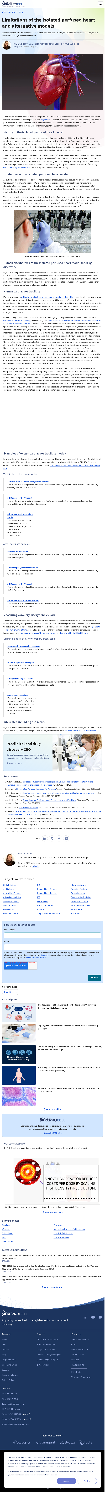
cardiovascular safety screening (17, 320)
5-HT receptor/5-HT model (19, 498)
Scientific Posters (61, 1237)
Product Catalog (78, 893)
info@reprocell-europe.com (15, 1424)
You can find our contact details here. (80, 730)
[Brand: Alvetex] (67, 1443)
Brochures (6, 1225)
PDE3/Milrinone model (17, 551)
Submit (94, 977)
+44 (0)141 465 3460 (11, 1414)
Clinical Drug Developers (47, 1359)
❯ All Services (43, 1364)
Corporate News (9, 1359)
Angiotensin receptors (17, 695)
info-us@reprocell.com (13, 1404)
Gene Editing (9, 909)
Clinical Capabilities (12, 897)
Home (4, 1339)
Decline (87, 1481)
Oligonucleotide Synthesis (48, 913)
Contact (5, 1349)
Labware (75, 1359)
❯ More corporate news (52, 1287)
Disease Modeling (11, 901)
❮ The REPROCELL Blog (12, 12)
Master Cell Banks (45, 905)
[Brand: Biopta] (86, 1443)
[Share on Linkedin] (45, 838)
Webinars (6, 1229)
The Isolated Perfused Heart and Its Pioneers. (36, 789)
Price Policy (76, 1372)
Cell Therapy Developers (47, 1339)
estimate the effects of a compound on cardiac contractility (47, 297)
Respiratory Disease (79, 901)
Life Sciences (42, 901)
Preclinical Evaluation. (28, 807)
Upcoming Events (10, 1364)
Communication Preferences (36, 957)
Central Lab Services (12, 893)
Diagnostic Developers (46, 1349)
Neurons (41, 909)
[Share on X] (52, 838)
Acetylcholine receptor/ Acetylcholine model (28, 481)
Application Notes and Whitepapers (69, 1229)
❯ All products (77, 1364)
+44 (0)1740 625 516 (11, 1419)
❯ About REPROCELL (52, 1133)
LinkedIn (35, 866)
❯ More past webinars (52, 1212)
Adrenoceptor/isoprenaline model (23, 600)
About (4, 1344)
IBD (38, 897)
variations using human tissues (16, 167)
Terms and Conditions (81, 1377)
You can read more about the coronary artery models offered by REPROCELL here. (53, 633)
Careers (5, 1370)
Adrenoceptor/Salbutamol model (22, 567)
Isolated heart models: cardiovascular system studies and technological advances (58, 793)
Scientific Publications (63, 1233)
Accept (66, 1481)
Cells (73, 1344)
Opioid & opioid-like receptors (21, 662)
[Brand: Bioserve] (21, 1443)
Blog (4, 1354)
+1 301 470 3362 (10, 1398)
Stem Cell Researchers (46, 1344)
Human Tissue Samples (47, 889)
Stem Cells (75, 913)
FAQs (4, 1237)
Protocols (58, 1225)
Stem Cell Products (79, 1349)
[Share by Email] (66, 838)
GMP (39, 885)
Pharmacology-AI (78, 885)
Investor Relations (10, 1375)
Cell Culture (8, 889)
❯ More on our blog (52, 1109)
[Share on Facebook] (59, 838)
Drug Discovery (9, 905)
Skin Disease (76, 909)
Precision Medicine (79, 889)
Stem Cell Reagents (80, 1339)
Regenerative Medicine (81, 897)
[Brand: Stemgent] (44, 1443)
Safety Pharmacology (80, 905)
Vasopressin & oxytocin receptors (23, 646)
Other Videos (7, 1233)
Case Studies (7, 1241)
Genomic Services (11, 913)
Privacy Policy (44, 955)
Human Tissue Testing (47, 893)
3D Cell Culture (9, 885)
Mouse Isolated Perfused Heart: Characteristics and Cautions (49, 800)
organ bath (45, 119)
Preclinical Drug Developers (49, 1354)
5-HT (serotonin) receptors (20, 678)
